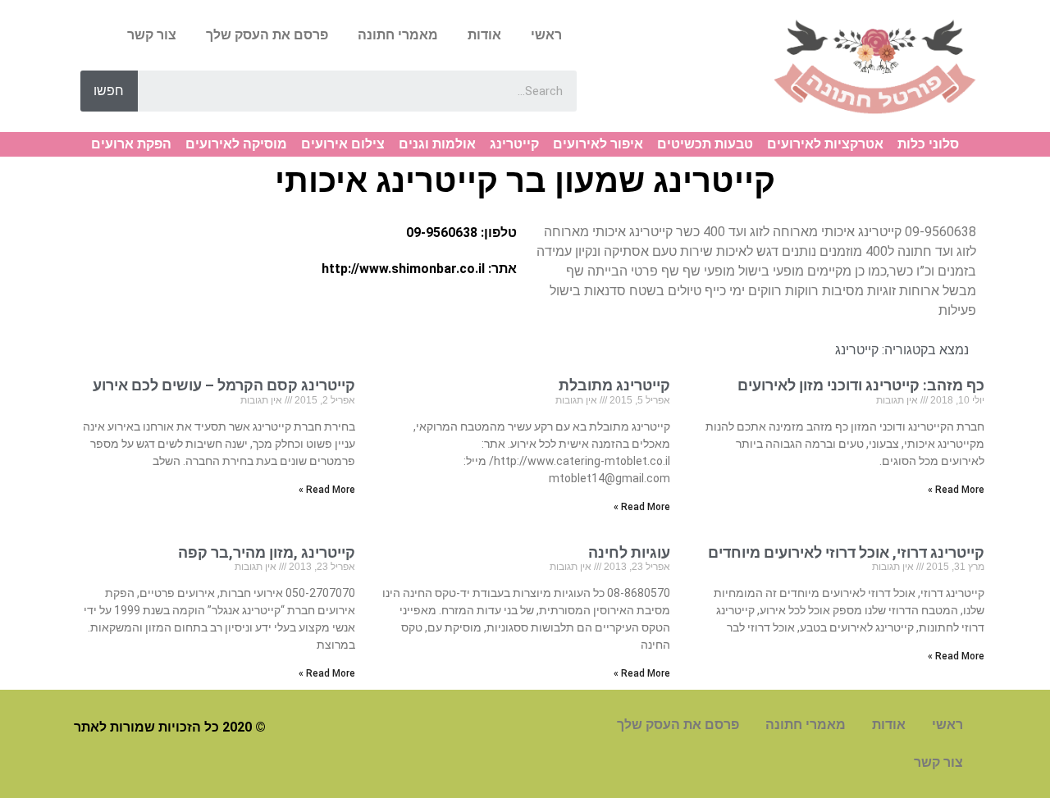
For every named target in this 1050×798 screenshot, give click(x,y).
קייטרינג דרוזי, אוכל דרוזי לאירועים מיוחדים (846, 552)
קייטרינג (514, 144)
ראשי (546, 35)
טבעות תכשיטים (705, 144)
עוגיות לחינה (629, 552)
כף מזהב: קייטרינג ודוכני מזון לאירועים (860, 385)
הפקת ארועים (131, 144)
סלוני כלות (928, 144)
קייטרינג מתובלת (614, 385)
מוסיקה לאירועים (236, 144)
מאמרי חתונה (398, 35)
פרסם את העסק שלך (267, 35)
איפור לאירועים (598, 144)
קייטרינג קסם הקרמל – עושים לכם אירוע (224, 385)
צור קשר (151, 35)
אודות (484, 35)
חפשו (109, 90)
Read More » (956, 489)
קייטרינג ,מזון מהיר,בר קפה (266, 552)
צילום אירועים (343, 144)
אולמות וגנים (437, 144)
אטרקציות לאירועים (825, 144)
